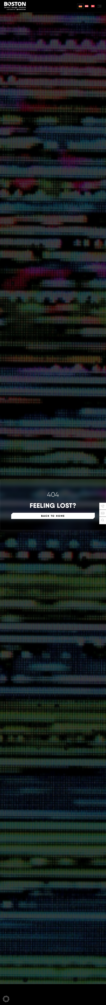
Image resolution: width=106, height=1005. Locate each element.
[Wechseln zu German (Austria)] (87, 6)
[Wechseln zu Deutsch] (80, 6)
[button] (6, 999)
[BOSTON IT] (15, 6)
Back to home (53, 515)
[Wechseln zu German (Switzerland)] (93, 6)
